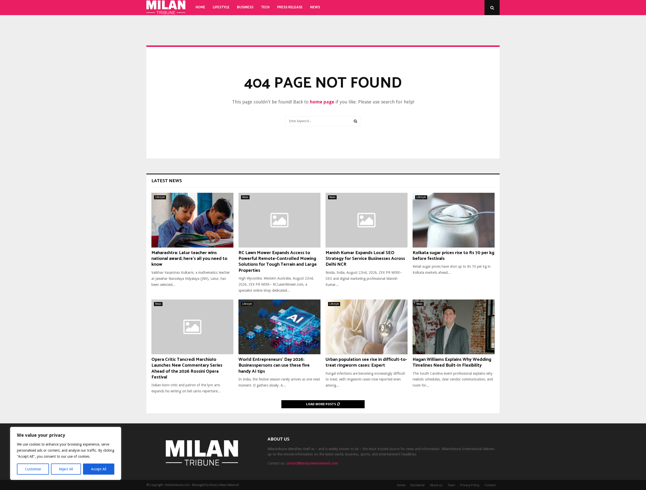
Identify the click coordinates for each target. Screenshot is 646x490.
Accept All (98, 469)
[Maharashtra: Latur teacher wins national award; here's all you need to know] (192, 220)
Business (245, 7)
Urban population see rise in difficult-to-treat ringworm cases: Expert (366, 362)
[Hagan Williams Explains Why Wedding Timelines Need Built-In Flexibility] (454, 327)
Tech (265, 7)
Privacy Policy (469, 485)
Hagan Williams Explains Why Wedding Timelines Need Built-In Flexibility (452, 362)
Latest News (166, 181)
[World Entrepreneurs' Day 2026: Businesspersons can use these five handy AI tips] (279, 327)
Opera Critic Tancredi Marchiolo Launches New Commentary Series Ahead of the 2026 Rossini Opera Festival (186, 368)
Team (451, 485)
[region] (65, 453)
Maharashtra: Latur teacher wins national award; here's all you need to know (189, 258)
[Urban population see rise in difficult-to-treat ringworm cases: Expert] (367, 327)
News (315, 7)
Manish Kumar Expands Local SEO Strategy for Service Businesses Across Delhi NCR (365, 258)
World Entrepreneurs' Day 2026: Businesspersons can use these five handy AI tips (274, 365)
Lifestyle (221, 7)
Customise (33, 469)
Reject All (66, 469)
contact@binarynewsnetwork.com (312, 463)
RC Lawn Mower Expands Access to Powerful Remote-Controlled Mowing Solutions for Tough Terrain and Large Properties (277, 261)
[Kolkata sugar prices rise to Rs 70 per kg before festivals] (454, 220)
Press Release (290, 7)
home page (322, 101)
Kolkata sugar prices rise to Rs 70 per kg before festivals (453, 255)
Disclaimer (417, 485)
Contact (490, 485)
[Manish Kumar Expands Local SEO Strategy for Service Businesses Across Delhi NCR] (367, 220)
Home (200, 7)
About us (436, 485)
